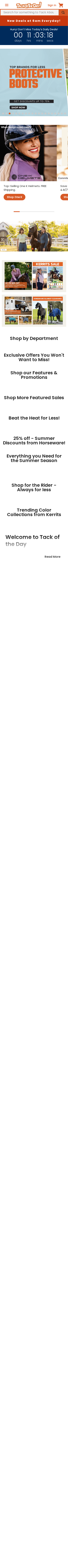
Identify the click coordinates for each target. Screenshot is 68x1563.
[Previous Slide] (6, 372)
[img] (34, 1221)
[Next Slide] (61, 372)
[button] (3, 113)
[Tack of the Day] (29, 5)
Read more (52, 964)
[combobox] (34, 12)
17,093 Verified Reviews (34, 1226)
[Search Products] (63, 12)
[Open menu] (7, 5)
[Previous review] (4, 1274)
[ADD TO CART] (19, 473)
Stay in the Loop (34, 1159)
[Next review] (64, 1274)
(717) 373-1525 (22, 1535)
